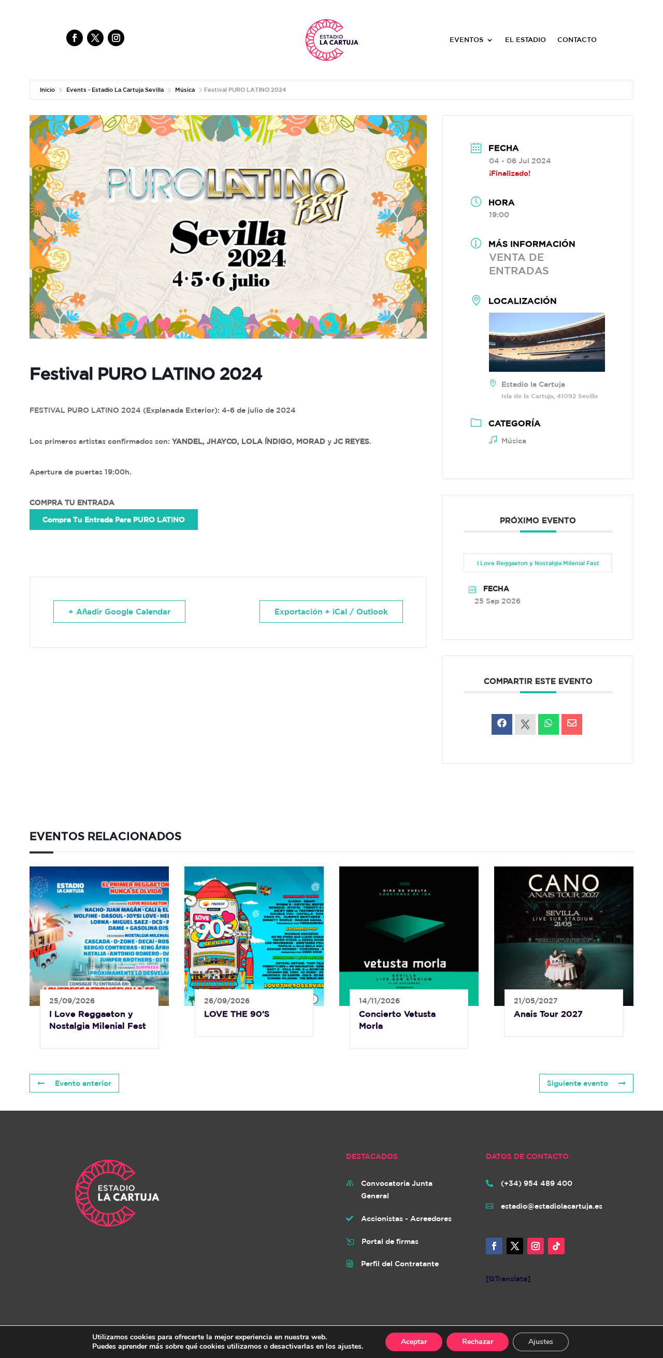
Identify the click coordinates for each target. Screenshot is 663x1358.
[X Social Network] (525, 724)
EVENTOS (466, 40)
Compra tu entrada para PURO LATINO (113, 519)
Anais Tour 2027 (548, 1013)
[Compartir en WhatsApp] (548, 724)
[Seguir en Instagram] (116, 38)
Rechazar (477, 1342)
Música (185, 89)
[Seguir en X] (95, 38)
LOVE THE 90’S (236, 1013)
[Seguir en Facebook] (74, 38)
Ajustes (540, 1342)
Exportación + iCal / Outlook (331, 611)
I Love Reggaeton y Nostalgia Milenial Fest (538, 562)
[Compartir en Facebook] (502, 724)
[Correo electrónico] (571, 724)
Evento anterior (83, 1083)
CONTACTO (577, 40)
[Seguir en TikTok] (556, 1246)
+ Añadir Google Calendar (119, 611)
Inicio (47, 89)
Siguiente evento (577, 1083)
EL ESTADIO (525, 40)
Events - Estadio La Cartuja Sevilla (115, 89)
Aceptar (414, 1342)
